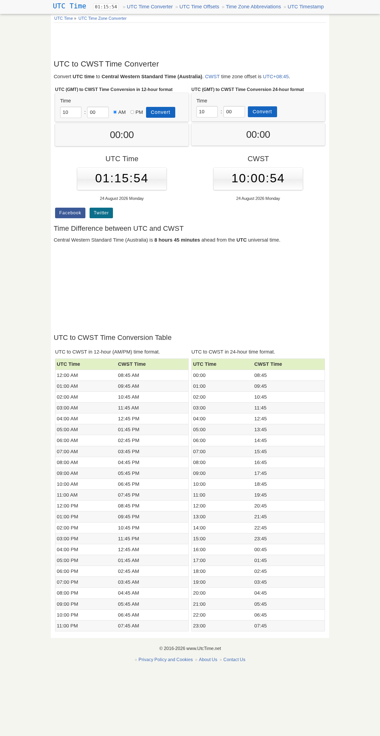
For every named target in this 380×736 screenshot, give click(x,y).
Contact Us (234, 659)
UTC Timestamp (306, 6)
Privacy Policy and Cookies (166, 659)
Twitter (101, 212)
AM (122, 112)
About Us (208, 659)
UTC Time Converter (150, 6)
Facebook (70, 212)
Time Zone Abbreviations (253, 6)
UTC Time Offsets (199, 6)
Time (65, 101)
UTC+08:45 (276, 76)
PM (139, 112)
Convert (160, 112)
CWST (212, 76)
